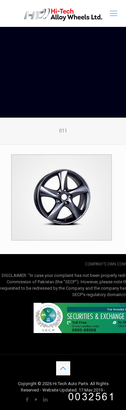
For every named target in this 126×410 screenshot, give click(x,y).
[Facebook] (27, 400)
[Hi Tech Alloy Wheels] (63, 13)
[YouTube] (36, 400)
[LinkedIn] (45, 400)
